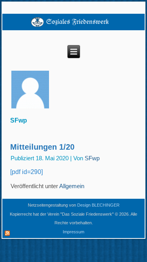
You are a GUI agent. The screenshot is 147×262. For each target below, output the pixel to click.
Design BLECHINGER (98, 205)
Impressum (73, 231)
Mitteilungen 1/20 (42, 147)
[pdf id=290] (26, 172)
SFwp (92, 158)
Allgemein (71, 186)
